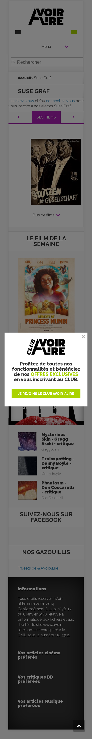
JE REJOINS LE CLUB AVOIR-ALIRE (46, 393)
